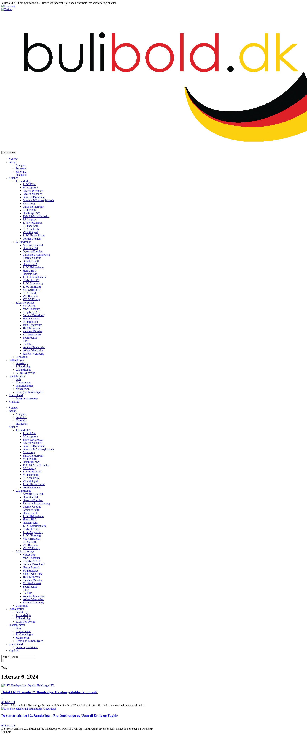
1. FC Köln (29, 184)
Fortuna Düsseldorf (33, 315)
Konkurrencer (23, 382)
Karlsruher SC (31, 280)
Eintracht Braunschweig (36, 254)
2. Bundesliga (23, 241)
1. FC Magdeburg (33, 283)
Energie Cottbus (32, 257)
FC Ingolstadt (30, 321)
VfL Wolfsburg (31, 299)
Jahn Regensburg (32, 324)
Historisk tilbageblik (21, 173)
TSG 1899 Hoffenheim (36, 216)
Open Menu (9, 152)
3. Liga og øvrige (25, 372)
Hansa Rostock (31, 318)
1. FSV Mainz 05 (32, 222)
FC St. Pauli (29, 292)
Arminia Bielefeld (33, 245)
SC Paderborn (31, 225)
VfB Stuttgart (30, 232)
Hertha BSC (30, 270)
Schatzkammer (17, 376)
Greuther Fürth (31, 261)
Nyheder (13, 158)
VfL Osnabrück (31, 289)
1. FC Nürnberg (32, 286)
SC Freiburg (30, 209)
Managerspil (22, 388)
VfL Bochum (30, 296)
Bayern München (32, 193)
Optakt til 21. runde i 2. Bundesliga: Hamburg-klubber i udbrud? (49, 692)
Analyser (21, 165)
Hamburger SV (31, 213)
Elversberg (29, 203)
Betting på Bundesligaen (29, 392)
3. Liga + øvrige (25, 302)
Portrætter (21, 168)
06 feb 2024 (8, 702)
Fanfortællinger (24, 385)
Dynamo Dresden (33, 251)
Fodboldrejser (16, 360)
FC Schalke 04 (31, 229)
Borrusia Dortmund (34, 197)
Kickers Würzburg (33, 353)
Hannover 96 (30, 264)
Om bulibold (16, 395)
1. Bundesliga (23, 181)
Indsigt (12, 161)
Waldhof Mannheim (34, 347)
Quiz (18, 379)
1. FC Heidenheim (33, 267)
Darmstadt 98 (30, 248)
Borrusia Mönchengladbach (38, 200)
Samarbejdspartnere (27, 398)
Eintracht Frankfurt (33, 206)
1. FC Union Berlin (34, 235)
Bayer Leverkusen (33, 190)
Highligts (14, 401)
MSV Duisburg (31, 308)
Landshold (22, 356)
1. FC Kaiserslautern (34, 276)
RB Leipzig (29, 219)
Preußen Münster (32, 331)
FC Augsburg (30, 187)
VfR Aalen (29, 305)
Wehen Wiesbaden (33, 350)
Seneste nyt (22, 363)
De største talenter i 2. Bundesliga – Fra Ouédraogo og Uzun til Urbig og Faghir (59, 715)
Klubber (13, 177)
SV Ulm (27, 344)
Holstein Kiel (30, 273)
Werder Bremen (32, 238)
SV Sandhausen (32, 334)
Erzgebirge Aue (31, 312)
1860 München (31, 328)
